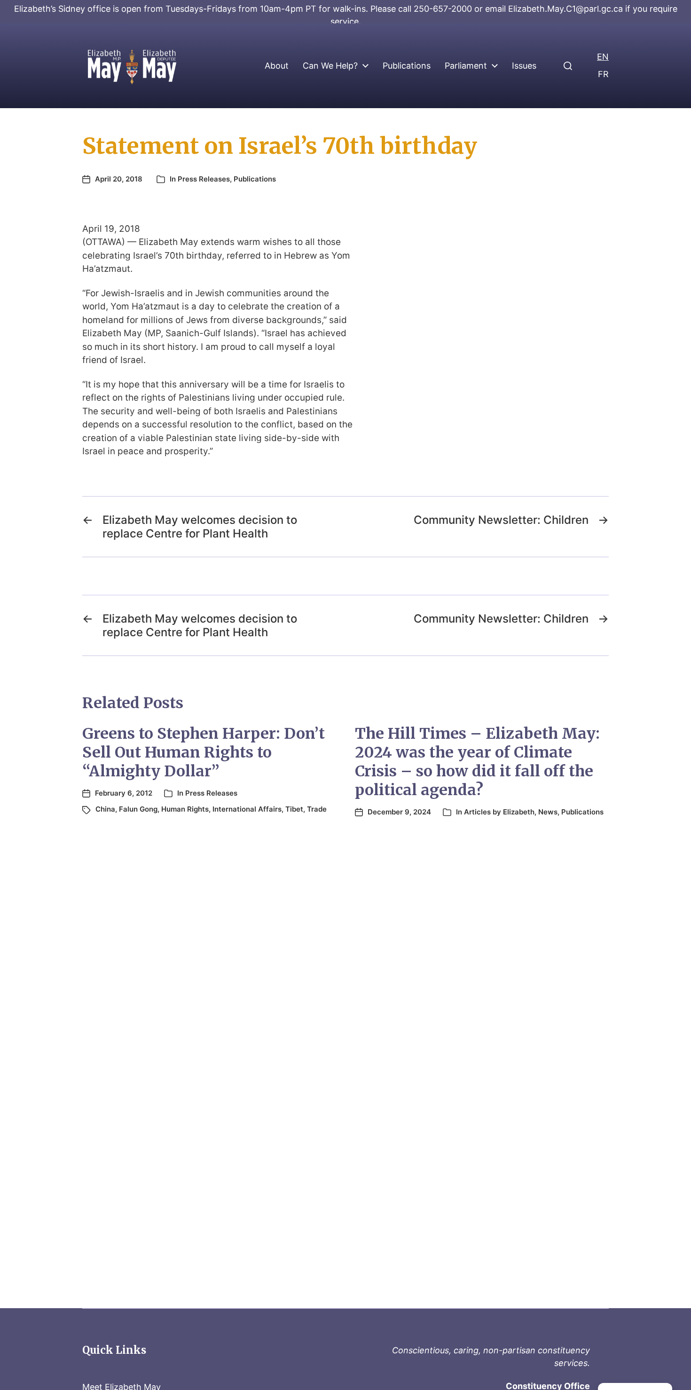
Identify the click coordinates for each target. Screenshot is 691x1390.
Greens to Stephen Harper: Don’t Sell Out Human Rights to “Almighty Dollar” (203, 752)
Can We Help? (330, 66)
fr (603, 74)
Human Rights (185, 809)
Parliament (466, 66)
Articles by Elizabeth (499, 811)
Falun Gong (138, 809)
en (603, 57)
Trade (317, 809)
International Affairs (247, 809)
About (277, 66)
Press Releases (204, 178)
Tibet (294, 809)
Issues (524, 66)
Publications (407, 66)
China (105, 809)
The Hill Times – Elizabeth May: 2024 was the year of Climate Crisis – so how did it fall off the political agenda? (477, 761)
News (548, 811)
